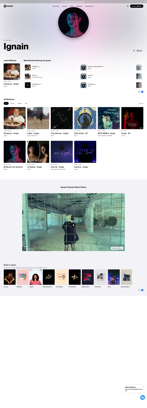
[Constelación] (51, 85)
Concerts (64, 6)
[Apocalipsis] (139, 85)
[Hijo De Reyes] (139, 67)
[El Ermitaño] (106, 85)
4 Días (34, 75)
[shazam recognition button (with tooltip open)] (142, 397)
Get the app (56, 6)
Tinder (90, 75)
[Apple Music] (6, 89)
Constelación (36, 84)
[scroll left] (139, 92)
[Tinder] (106, 76)
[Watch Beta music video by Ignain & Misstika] (73, 225)
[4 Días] (51, 76)
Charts (71, 6)
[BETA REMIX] (139, 76)
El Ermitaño (91, 84)
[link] (117, 248)
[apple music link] (139, 50)
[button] (145, 1)
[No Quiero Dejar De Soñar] (106, 67)
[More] (72, 67)
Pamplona (35, 66)
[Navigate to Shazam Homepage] (8, 6)
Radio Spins (79, 6)
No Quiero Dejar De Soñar (95, 66)
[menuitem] (56, 6)
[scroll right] (142, 92)
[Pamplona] (51, 67)
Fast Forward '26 (89, 6)
